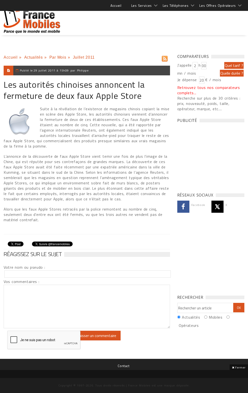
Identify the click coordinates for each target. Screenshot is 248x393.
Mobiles (215, 317)
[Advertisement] (156, 19)
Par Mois (57, 57)
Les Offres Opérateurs (217, 5)
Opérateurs (189, 325)
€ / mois (213, 79)
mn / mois (186, 73)
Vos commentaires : (21, 281)
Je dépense (187, 79)
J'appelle (184, 65)
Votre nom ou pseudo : (24, 267)
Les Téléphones (176, 5)
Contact (123, 365)
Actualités (33, 57)
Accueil (115, 5)
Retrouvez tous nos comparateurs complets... (208, 90)
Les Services (141, 5)
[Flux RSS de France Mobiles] (165, 57)
